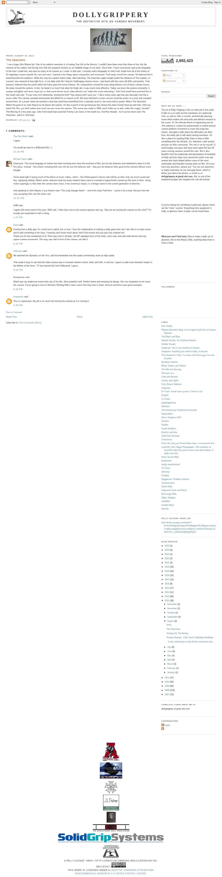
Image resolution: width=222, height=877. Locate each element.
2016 (167, 584)
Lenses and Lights (170, 380)
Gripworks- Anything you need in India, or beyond (184, 351)
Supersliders (167, 414)
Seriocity (165, 471)
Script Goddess (168, 428)
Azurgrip (166, 725)
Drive (169, 625)
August (171, 621)
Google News (167, 505)
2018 (167, 575)
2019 (167, 571)
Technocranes (168, 483)
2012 (167, 600)
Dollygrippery (111, 15)
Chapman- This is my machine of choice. (180, 348)
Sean (15, 225)
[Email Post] (33, 120)
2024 (167, 554)
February (171, 668)
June (169, 651)
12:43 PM (18, 198)
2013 (167, 596)
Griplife (164, 425)
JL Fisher (165, 399)
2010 (167, 682)
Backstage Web (168, 494)
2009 (167, 686)
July (169, 647)
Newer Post (11, 317)
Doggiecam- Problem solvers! (175, 479)
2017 (167, 579)
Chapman (165, 388)
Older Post (148, 317)
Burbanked (166, 460)
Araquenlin (18, 296)
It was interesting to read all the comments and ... (191, 641)
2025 (167, 550)
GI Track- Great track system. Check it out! (181, 391)
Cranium (165, 421)
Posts (168, 75)
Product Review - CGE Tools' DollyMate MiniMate (190, 637)
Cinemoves (166, 439)
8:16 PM (18, 289)
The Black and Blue (170, 336)
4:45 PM (18, 305)
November (172, 608)
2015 (167, 588)
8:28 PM (18, 244)
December (172, 604)
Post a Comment (14, 312)
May (169, 655)
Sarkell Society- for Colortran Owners (178, 340)
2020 (167, 567)
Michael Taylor (20, 159)
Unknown (17, 251)
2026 (167, 546)
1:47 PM (18, 217)
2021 (167, 562)
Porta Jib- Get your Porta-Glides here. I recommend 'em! (188, 443)
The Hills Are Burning (171, 369)
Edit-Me (165, 508)
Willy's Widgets (168, 497)
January (171, 672)
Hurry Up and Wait (170, 457)
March (170, 664)
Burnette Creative (169, 362)
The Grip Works (20, 136)
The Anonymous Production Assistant (179, 410)
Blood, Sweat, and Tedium (173, 365)
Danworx (165, 406)
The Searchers (173, 629)
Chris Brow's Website (171, 384)
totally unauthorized (170, 464)
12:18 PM (18, 151)
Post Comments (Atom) (30, 322)
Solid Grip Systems (170, 436)
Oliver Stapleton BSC (171, 417)
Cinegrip (165, 475)
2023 (167, 558)
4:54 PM (18, 270)
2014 (167, 592)
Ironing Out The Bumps (178, 633)
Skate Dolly (166, 486)
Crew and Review (169, 377)
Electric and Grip (169, 432)
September (172, 617)
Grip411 (165, 395)
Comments (170, 81)
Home (79, 317)
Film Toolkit (166, 326)
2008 (167, 690)
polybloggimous (168, 402)
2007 (167, 694)
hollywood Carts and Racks (174, 490)
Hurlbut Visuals (168, 344)
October (171, 612)
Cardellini (165, 501)
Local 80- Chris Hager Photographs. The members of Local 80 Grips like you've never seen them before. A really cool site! (187, 450)
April (169, 659)
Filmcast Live (167, 373)
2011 (167, 677)
